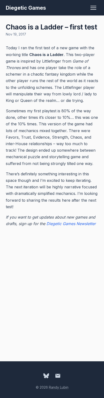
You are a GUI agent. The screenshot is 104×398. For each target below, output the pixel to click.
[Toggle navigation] (93, 8)
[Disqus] (52, 291)
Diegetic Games (26, 8)
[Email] (58, 376)
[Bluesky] (46, 376)
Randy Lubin (58, 387)
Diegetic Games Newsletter (71, 223)
